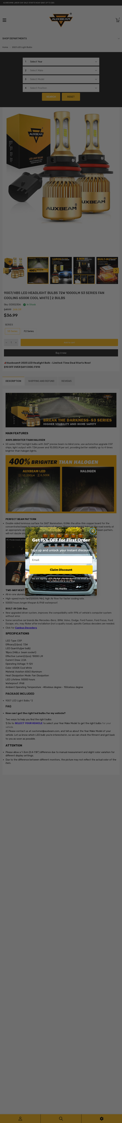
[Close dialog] (92, 531)
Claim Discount (61, 569)
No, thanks (61, 588)
